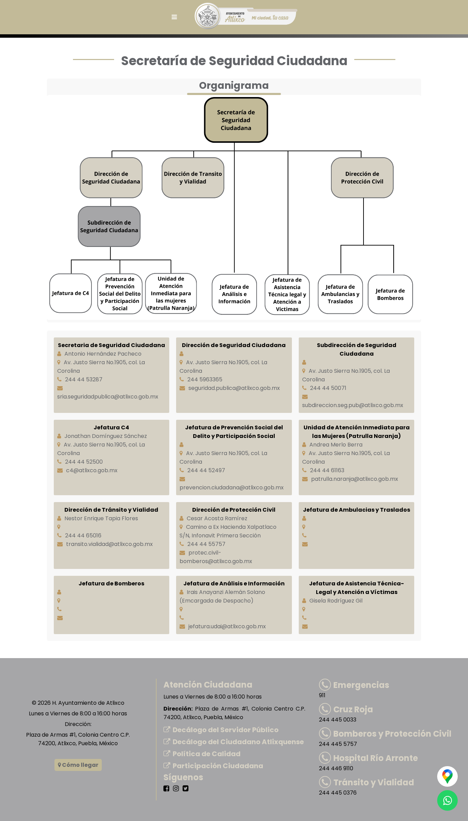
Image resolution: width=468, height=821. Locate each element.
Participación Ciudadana (218, 766)
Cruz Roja (353, 709)
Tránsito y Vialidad (373, 782)
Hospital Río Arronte (375, 758)
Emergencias (361, 685)
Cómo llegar (79, 765)
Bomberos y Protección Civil (392, 733)
